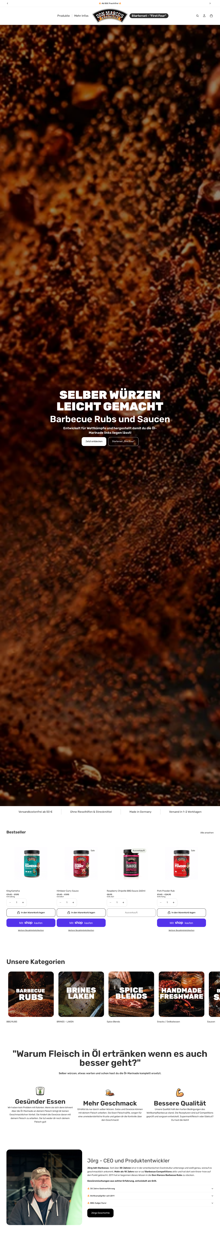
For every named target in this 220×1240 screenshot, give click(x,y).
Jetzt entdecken (94, 441)
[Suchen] (197, 15)
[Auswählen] (42, 875)
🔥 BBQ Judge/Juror (96, 1203)
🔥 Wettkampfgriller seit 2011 (101, 1196)
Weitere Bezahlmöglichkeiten (31, 930)
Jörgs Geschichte (100, 1213)
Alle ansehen (207, 832)
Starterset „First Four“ (123, 441)
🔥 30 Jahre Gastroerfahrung (101, 1188)
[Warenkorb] (211, 15)
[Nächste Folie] (210, 885)
